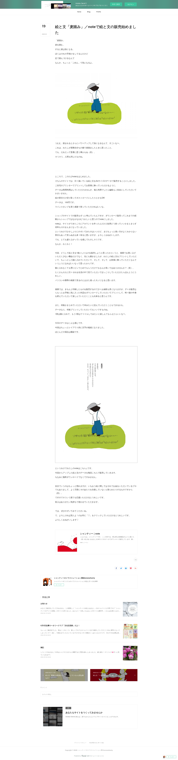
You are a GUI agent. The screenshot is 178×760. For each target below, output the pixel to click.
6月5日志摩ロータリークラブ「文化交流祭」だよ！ (60, 625)
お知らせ (44, 603)
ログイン (131, 4)
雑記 (42, 647)
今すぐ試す (116, 4)
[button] (79, 12)
